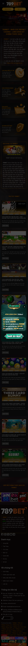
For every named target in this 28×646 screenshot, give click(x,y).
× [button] (24, 306)
